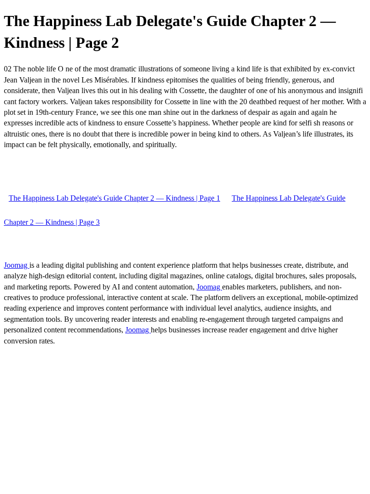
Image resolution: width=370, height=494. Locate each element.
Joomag (16, 265)
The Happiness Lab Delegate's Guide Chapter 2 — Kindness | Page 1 (114, 198)
